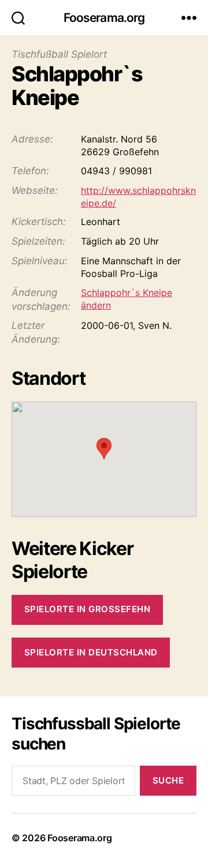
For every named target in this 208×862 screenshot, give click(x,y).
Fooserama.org (104, 18)
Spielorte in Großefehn (87, 609)
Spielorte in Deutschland (91, 652)
